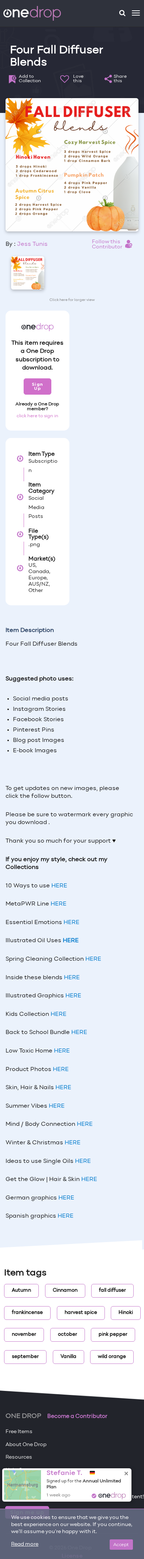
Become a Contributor (77, 1416)
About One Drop (26, 1444)
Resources (19, 1457)
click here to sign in (37, 416)
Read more (24, 1544)
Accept (121, 1544)
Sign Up (37, 386)
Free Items (19, 1431)
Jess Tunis (32, 244)
